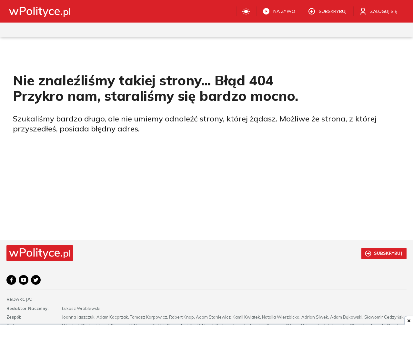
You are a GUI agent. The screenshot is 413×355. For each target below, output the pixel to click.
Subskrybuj (388, 253)
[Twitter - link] (36, 280)
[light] (246, 11)
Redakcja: (19, 299)
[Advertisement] (206, 340)
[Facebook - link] (11, 280)
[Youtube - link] (23, 280)
